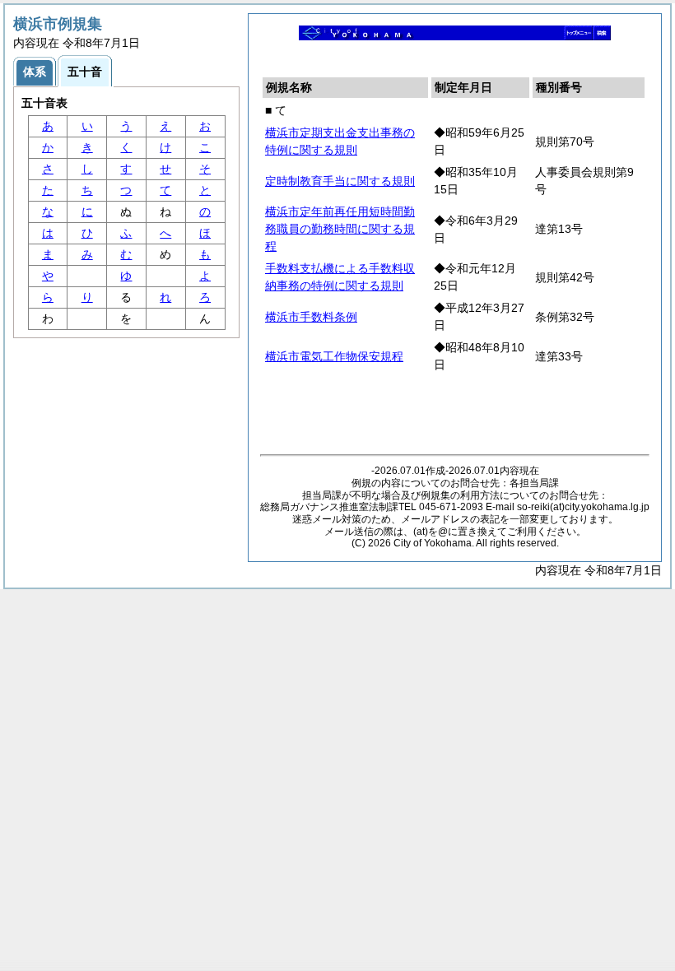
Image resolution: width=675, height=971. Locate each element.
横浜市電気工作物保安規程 (334, 356)
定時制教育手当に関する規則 (340, 181)
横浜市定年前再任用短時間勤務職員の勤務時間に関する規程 (340, 229)
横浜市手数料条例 (311, 316)
